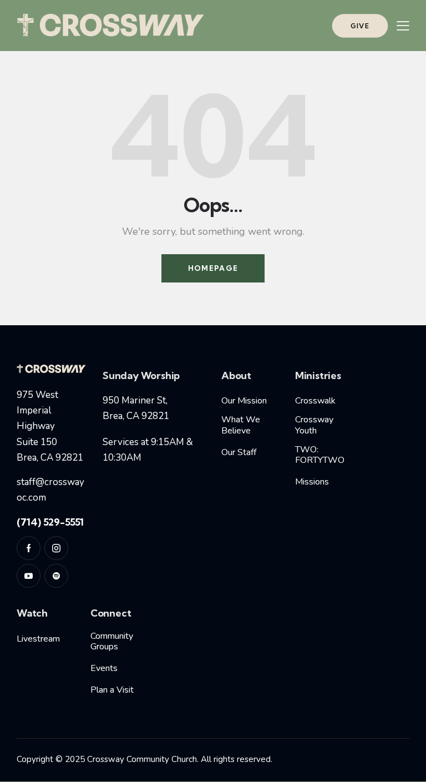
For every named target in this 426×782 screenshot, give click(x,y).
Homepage (213, 268)
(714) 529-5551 (50, 522)
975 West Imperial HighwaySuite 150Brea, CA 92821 (50, 426)
